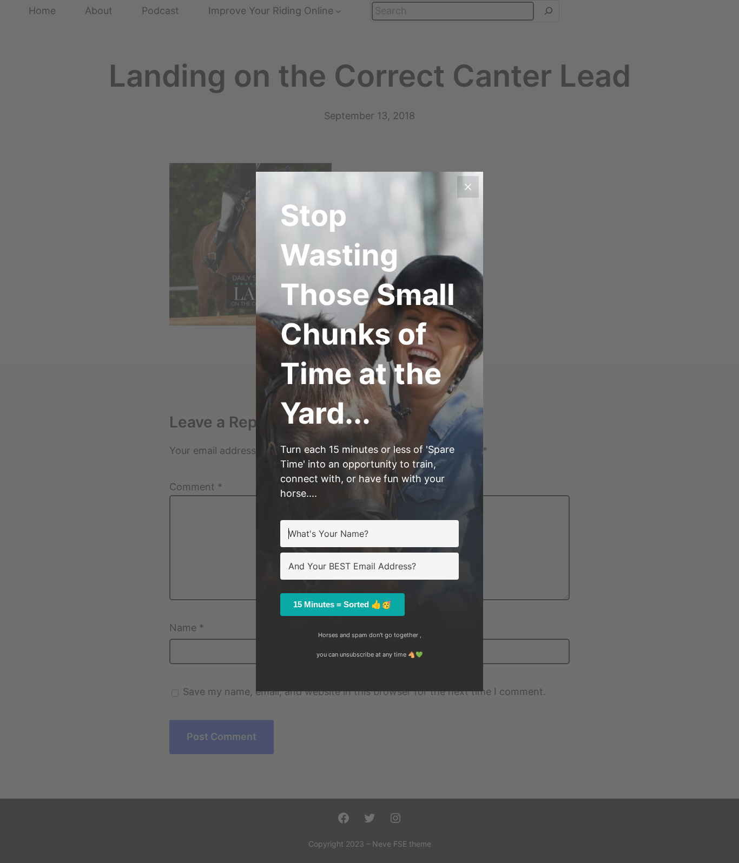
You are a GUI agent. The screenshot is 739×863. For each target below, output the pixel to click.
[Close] (468, 187)
